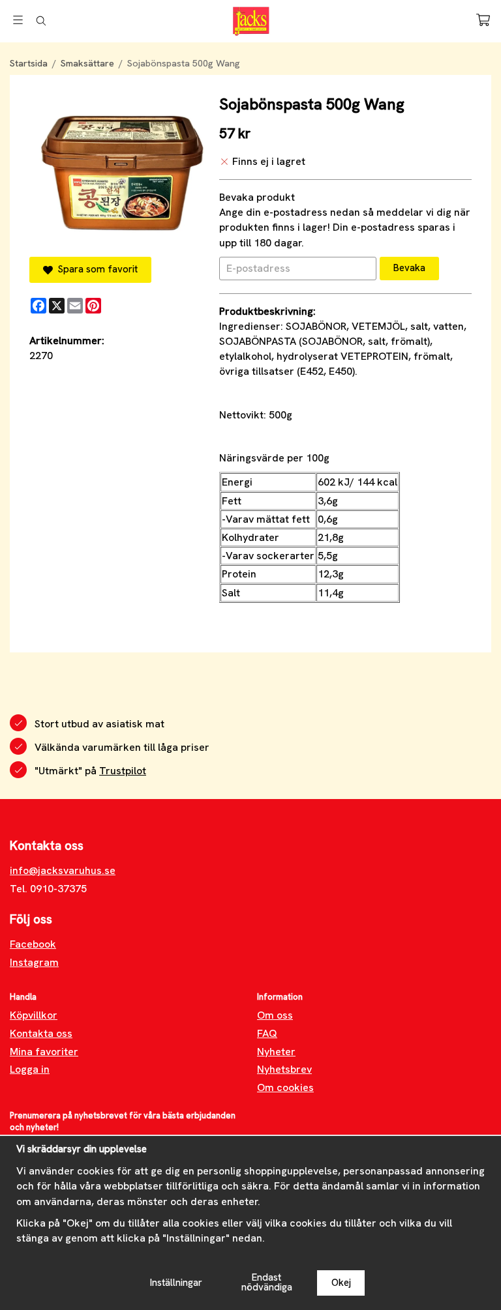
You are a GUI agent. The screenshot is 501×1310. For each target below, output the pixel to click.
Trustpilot (122, 771)
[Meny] (18, 20)
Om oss (275, 1015)
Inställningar (176, 1282)
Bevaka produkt (257, 197)
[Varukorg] (483, 20)
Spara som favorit (95, 269)
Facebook (33, 944)
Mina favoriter (44, 1051)
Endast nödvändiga (266, 1282)
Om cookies (285, 1087)
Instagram (34, 962)
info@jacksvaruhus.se (62, 870)
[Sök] (40, 21)
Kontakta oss (41, 1033)
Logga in (30, 1069)
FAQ (267, 1033)
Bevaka (409, 267)
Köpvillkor (33, 1015)
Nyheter (276, 1051)
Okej (341, 1282)
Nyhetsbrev (284, 1069)
